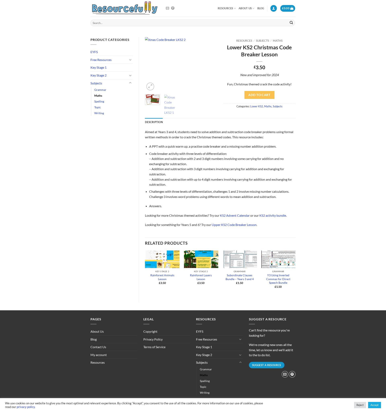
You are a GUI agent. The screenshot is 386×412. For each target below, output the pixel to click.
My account (98, 355)
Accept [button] (375, 405)
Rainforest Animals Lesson (162, 277)
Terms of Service (154, 347)
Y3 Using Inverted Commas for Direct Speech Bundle (278, 278)
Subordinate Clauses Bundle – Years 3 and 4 (240, 277)
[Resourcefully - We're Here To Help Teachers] (124, 8)
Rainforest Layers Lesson (201, 277)
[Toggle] (130, 59)
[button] (273, 8)
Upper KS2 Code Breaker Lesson (234, 225)
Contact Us (98, 347)
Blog (260, 8)
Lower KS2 (256, 106)
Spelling (99, 101)
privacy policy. (26, 407)
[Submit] (291, 23)
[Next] (210, 64)
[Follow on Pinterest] (172, 8)
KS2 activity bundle (272, 215)
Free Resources (101, 60)
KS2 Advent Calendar (235, 215)
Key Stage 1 (98, 67)
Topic (97, 107)
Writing (99, 113)
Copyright (150, 331)
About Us (245, 8)
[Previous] (151, 64)
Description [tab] (154, 122)
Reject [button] (360, 405)
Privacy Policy (153, 339)
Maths (98, 95)
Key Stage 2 (98, 75)
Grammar (100, 89)
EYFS (94, 52)
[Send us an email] (167, 8)
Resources (225, 8)
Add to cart (259, 95)
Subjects (96, 83)
